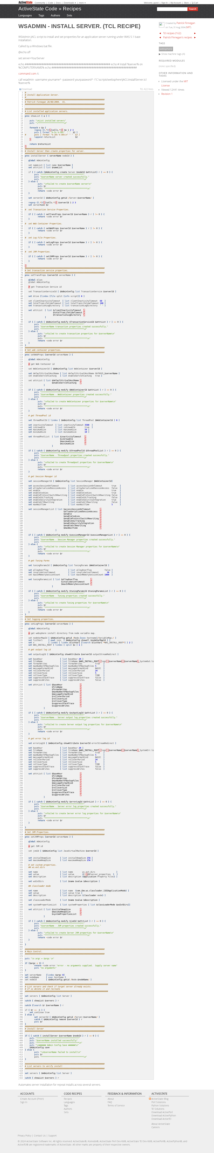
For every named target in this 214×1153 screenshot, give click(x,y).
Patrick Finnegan (186, 23)
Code (50, 3)
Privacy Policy (24, 1135)
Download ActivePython (163, 1115)
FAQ (110, 1102)
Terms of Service (116, 1105)
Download (27, 89)
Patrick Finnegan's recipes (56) (180, 37)
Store (186, 3)
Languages (25, 15)
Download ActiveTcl (161, 1118)
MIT (188, 27)
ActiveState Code (37, 8)
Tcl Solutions (157, 1108)
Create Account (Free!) (32, 1098)
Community (40, 3)
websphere (165, 48)
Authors (55, 15)
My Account (176, 3)
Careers (155, 1127)
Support (52, 1135)
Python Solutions (160, 1105)
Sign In (164, 3)
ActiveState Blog (159, 1098)
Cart (196, 3)
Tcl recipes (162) (172, 33)
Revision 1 (167, 93)
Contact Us (40, 1135)
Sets (69, 15)
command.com (27, 73)
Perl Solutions (158, 1102)
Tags (41, 15)
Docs (58, 3)
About (111, 1098)
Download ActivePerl (162, 1112)
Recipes (72, 8)
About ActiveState (160, 1123)
